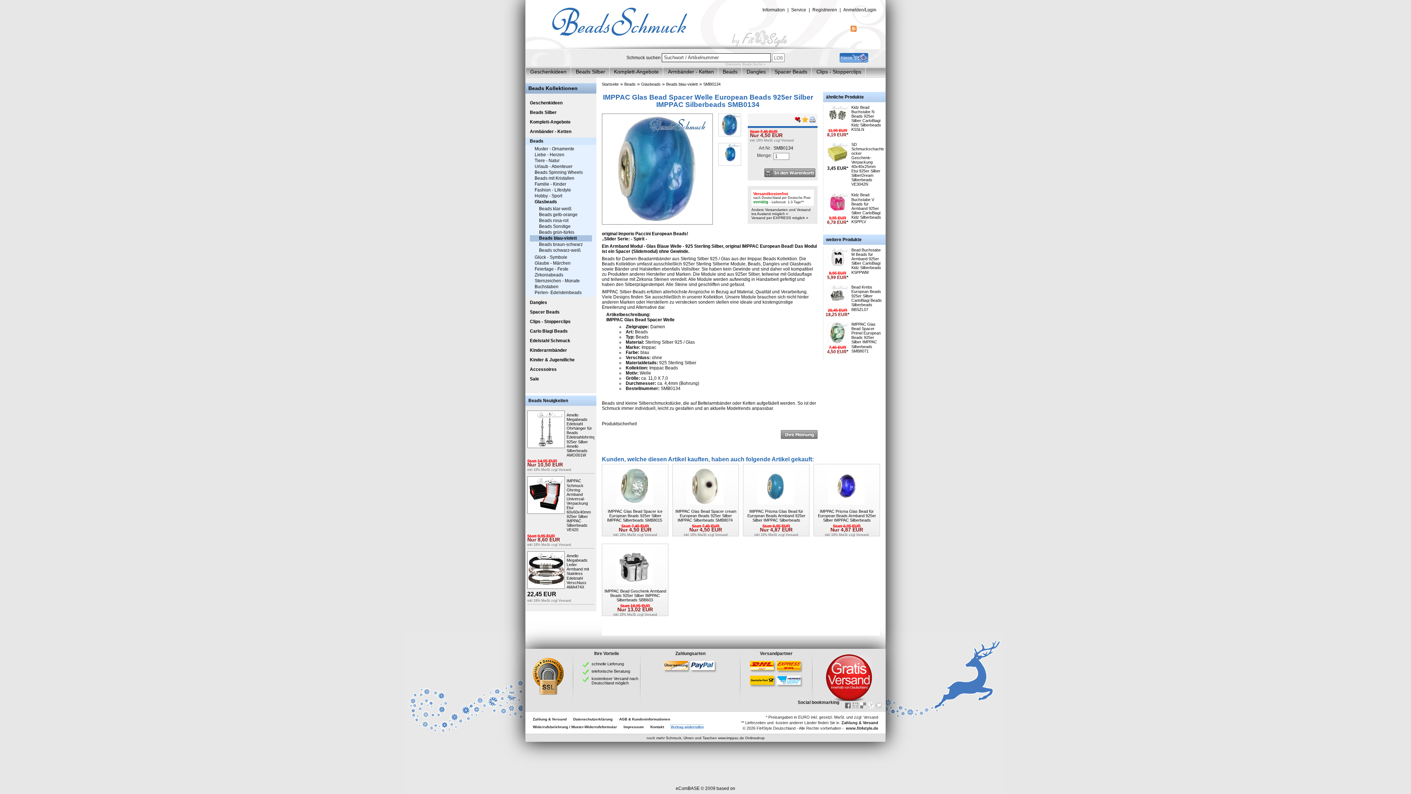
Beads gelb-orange (558, 214)
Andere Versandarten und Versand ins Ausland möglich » (781, 212)
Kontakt (657, 727)
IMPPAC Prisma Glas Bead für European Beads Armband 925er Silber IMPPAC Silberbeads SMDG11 (776, 518)
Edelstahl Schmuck (550, 340)
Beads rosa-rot (553, 220)
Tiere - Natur (547, 160)
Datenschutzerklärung (593, 719)
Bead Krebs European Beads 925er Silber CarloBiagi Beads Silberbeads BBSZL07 (866, 298)
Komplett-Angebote (636, 72)
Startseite (610, 84)
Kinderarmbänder (548, 350)
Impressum (634, 727)
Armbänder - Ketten (691, 72)
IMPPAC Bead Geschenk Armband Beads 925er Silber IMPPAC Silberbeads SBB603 (635, 595)
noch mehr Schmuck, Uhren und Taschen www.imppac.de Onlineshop (706, 738)
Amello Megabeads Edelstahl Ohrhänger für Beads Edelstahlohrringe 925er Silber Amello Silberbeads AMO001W (582, 435)
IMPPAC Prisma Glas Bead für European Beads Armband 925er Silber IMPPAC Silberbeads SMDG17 (847, 518)
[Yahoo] (871, 705)
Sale (534, 379)
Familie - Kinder (550, 184)
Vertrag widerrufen (687, 727)
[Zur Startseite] (705, 47)
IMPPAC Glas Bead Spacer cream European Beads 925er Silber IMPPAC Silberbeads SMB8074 (705, 515)
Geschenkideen (548, 72)
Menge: (764, 155)
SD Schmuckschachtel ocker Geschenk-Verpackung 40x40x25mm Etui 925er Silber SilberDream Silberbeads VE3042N (868, 164)
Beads (730, 72)
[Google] (879, 705)
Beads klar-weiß (555, 208)
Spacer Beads (791, 72)
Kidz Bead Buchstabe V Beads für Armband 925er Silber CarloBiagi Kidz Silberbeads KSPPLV (866, 208)
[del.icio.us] (863, 705)
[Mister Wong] (855, 705)
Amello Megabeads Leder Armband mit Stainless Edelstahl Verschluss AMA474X (578, 571)
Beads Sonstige (555, 226)
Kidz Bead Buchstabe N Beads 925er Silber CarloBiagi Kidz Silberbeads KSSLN (866, 118)
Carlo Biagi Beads (549, 331)
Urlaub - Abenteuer (553, 166)
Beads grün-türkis (556, 232)
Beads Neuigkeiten (548, 400)
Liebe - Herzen (549, 154)
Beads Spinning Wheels (559, 172)
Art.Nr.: (765, 148)
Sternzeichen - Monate (557, 280)
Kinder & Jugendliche (552, 359)
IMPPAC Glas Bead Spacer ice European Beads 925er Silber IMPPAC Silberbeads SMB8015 (635, 515)
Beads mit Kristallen (554, 178)
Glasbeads (546, 201)
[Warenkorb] (854, 61)
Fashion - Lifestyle (553, 190)
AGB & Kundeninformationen (644, 719)
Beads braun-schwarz (561, 244)
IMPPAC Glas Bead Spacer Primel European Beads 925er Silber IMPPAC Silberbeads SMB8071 (866, 337)
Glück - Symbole (551, 257)
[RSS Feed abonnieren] (854, 30)
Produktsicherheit (619, 423)
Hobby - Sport (548, 195)
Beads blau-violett (558, 238)
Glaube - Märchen (553, 263)
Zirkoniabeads (549, 275)
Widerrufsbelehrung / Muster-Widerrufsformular (575, 727)
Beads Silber (590, 72)
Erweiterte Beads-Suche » (745, 64)
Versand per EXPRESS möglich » (779, 218)
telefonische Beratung (611, 671)
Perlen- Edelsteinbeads (558, 292)
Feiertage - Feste (551, 269)
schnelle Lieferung (608, 664)
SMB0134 (712, 84)
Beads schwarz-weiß (560, 250)
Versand (565, 470)
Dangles (756, 72)
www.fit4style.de (862, 728)
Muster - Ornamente (554, 148)
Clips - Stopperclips (838, 72)
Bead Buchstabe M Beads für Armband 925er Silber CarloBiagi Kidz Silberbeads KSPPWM (866, 261)
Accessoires (543, 369)
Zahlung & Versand (550, 719)
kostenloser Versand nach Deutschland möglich (615, 680)
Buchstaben (547, 286)
